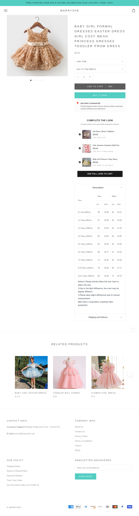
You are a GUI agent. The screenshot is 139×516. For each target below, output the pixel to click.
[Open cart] (133, 10)
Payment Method (14, 475)
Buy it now (100, 95)
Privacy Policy (81, 436)
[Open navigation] (5, 10)
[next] (130, 374)
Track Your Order (14, 480)
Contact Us (80, 431)
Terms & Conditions (83, 441)
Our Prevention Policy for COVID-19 (23, 485)
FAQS (77, 450)
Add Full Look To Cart (100, 174)
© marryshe (14, 507)
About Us (79, 427)
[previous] (8, 374)
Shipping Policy (13, 466)
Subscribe (85, 476)
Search (78, 445)
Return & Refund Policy (17, 471)
